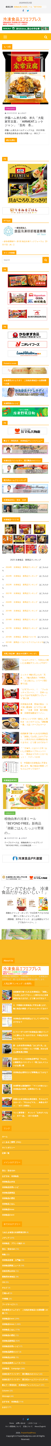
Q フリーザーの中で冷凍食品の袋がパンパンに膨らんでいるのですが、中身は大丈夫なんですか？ (30, 1035)
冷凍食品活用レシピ (10, 1187)
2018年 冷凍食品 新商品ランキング (21, 619)
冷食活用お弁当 (8, 1271)
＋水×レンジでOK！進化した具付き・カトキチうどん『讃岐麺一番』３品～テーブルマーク (34, 721)
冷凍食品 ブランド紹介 (12, 1243)
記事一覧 (5, 1153)
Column (5, 1390)
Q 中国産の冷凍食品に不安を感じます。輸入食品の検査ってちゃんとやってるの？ (34, 765)
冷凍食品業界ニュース (11, 1363)
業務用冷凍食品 (8, 1276)
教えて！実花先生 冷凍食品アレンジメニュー (21, 1385)
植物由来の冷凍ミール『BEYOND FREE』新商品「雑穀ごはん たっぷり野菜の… (24, 826)
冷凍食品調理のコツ (10, 1352)
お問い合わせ (20, 1423)
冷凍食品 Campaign (11, 1368)
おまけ (5, 1407)
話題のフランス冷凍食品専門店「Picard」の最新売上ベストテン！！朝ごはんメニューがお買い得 (30, 1062)
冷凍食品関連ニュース (11, 1265)
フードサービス (8, 1304)
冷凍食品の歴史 (8, 1198)
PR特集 (5, 1298)
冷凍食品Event (8, 1215)
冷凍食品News (9, 813)
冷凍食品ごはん (8, 1204)
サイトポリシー (8, 1147)
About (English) (40, 1426)
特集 (4, 1254)
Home (11, 1423)
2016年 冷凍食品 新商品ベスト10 (21, 637)
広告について (28, 1426)
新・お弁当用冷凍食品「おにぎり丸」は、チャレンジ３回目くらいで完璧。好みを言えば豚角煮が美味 (30, 1048)
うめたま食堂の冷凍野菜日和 (14, 1232)
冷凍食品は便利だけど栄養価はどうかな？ (30, 1072)
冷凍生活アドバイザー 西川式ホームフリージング (23, 1379)
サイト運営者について (13, 1426)
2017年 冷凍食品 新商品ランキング (21, 628)
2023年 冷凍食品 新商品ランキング (21, 576)
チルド (5, 1287)
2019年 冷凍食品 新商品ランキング (21, 610)
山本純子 (23, 113)
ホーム (5, 1136)
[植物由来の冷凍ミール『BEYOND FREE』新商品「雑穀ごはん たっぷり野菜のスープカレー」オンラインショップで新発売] (25, 786)
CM (3, 1282)
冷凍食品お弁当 (8, 1181)
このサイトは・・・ (34, 1423)
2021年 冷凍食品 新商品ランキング (21, 593)
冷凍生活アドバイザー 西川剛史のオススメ (20, 1374)
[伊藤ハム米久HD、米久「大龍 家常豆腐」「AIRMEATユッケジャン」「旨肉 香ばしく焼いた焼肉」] (25, 78)
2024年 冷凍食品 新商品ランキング (21, 567)
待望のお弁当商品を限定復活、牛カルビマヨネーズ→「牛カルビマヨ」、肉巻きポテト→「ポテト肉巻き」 (30, 1102)
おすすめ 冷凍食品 (10, 1176)
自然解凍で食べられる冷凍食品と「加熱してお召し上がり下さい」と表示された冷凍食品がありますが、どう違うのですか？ (30, 995)
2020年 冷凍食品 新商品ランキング (21, 602)
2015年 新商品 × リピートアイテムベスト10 (24, 642)
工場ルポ (5, 1293)
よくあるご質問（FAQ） (12, 1142)
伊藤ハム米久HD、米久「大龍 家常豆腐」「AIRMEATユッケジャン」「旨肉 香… (26, 121)
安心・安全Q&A (8, 1170)
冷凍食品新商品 (10, 109)
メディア (5, 1238)
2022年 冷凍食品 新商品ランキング (21, 584)
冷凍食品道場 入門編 (11, 1260)
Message (6, 1396)
